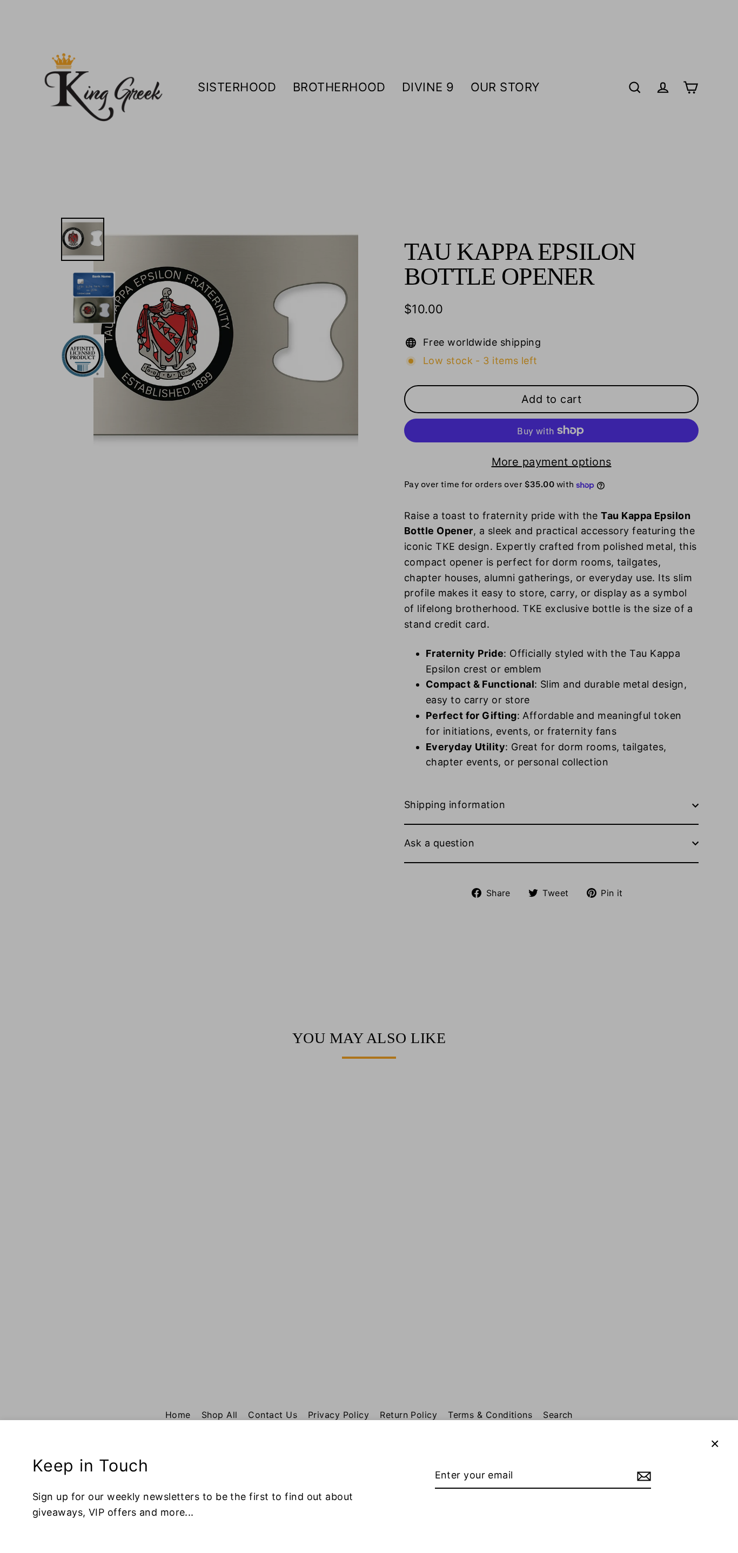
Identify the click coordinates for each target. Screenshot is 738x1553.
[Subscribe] (642, 1476)
